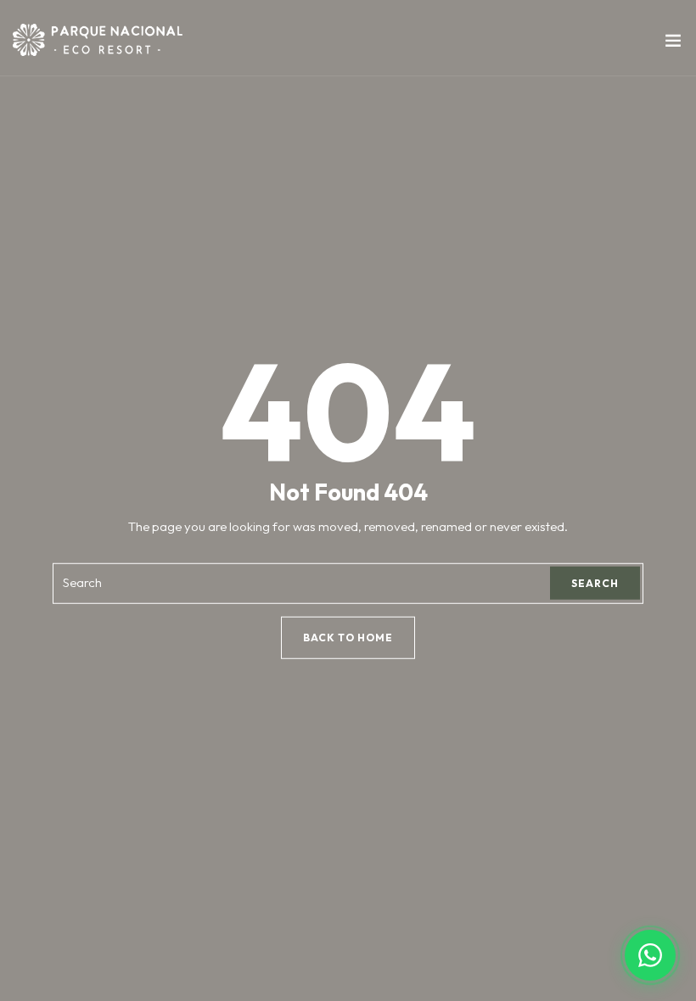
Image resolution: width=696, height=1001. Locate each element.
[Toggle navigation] (673, 44)
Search (595, 583)
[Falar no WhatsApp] (650, 955)
